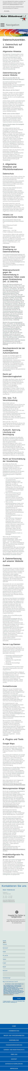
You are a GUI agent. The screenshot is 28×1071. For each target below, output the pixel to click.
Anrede (4, 940)
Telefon (4, 959)
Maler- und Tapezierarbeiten (14, 1035)
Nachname (5, 948)
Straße (4, 951)
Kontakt (14, 1059)
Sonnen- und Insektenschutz (14, 1049)
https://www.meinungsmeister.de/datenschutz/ (15, 849)
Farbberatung (14, 1030)
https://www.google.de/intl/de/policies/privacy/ (15, 784)
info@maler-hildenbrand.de (9, 901)
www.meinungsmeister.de (10, 806)
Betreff (4, 966)
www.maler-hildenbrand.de (8, 900)
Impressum (14, 1068)
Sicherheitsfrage (6, 977)
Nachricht (5, 970)
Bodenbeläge (14, 1040)
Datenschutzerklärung (14, 4)
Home (14, 1026)
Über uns (14, 1054)
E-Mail (4, 963)
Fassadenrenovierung (14, 1045)
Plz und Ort (5, 955)
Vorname (5, 944)
